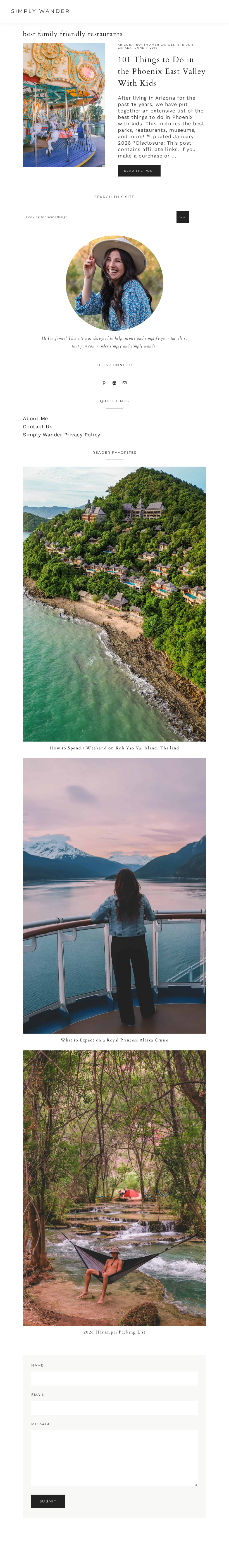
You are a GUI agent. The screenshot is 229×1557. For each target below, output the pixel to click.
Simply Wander (40, 11)
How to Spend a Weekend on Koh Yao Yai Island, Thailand (114, 748)
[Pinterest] (104, 382)
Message (41, 1424)
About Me (35, 418)
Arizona (126, 44)
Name (37, 1365)
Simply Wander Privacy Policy (61, 435)
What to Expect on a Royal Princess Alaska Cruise (114, 1040)
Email (37, 1395)
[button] (220, 12)
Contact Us (38, 426)
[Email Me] (124, 382)
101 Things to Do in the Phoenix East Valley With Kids (162, 71)
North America (150, 44)
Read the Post (139, 171)
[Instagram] (114, 382)
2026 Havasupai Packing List (115, 1332)
